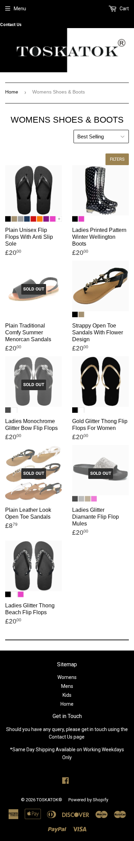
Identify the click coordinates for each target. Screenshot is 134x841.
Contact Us (11, 24)
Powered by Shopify (88, 799)
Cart (124, 8)
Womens (67, 677)
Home (11, 92)
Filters (117, 159)
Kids (67, 695)
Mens (67, 686)
